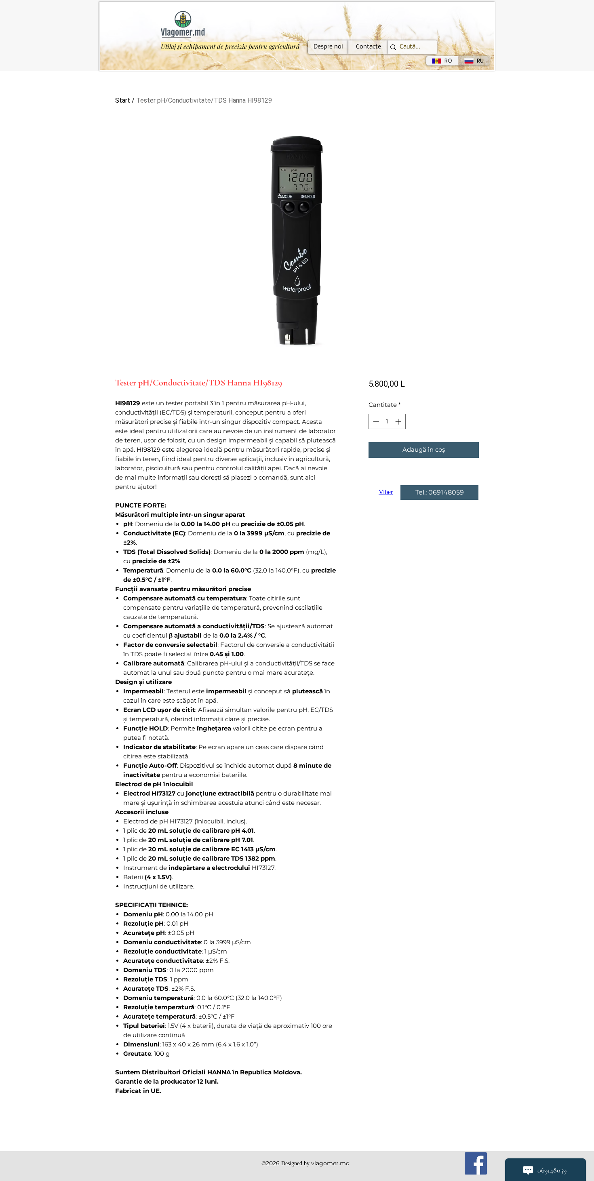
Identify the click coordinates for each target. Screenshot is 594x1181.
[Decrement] (375, 421)
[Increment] (399, 421)
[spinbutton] (387, 421)
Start (122, 100)
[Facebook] (476, 1163)
